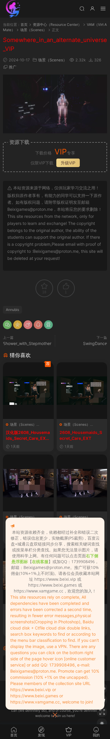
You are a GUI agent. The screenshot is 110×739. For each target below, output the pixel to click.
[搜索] (81, 8)
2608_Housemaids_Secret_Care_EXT (81, 435)
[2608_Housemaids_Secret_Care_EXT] (82, 390)
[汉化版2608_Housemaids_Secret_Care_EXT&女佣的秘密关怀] (28, 390)
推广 (12, 67)
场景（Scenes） (52, 60)
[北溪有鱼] (13, 9)
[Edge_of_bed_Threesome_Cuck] (82, 482)
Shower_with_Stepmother (27, 343)
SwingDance (95, 343)
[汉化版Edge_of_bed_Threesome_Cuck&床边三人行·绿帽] (28, 482)
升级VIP (68, 162)
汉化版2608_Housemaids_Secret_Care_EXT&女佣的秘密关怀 (28, 435)
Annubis (12, 309)
